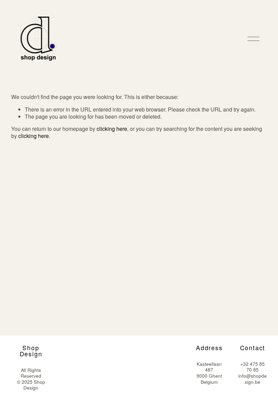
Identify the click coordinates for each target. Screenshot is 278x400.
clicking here (112, 129)
